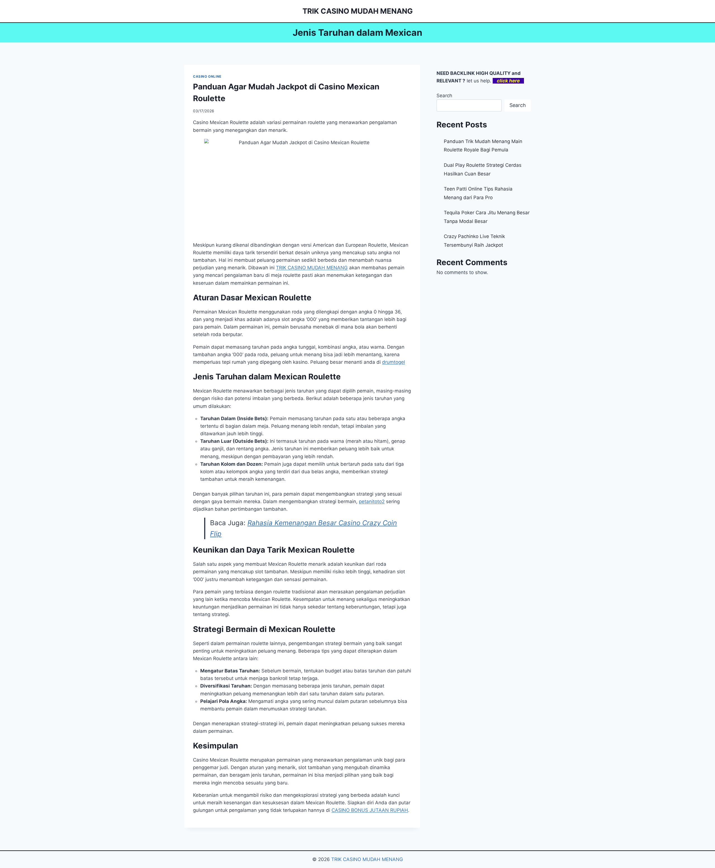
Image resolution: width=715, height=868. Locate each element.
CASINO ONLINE (207, 76)
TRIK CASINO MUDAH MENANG (367, 859)
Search (444, 95)
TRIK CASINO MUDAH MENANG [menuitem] (312, 267)
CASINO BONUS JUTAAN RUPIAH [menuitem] (370, 810)
